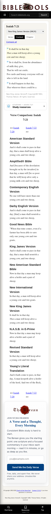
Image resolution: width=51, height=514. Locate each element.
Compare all (11, 42)
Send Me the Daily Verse (25, 467)
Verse (10, 37)
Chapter (29, 37)
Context (19, 37)
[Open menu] (5, 14)
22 (7, 61)
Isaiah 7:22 (31, 127)
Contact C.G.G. (36, 490)
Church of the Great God (23, 490)
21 (7, 48)
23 (7, 83)
